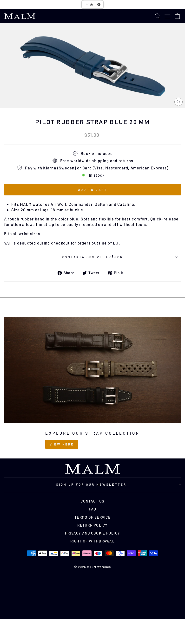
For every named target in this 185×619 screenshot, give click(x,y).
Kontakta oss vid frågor (92, 257)
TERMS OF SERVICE (92, 517)
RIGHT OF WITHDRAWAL (92, 541)
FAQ (92, 509)
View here (62, 444)
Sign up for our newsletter (91, 484)
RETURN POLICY (92, 525)
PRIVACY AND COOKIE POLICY (92, 533)
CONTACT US (92, 501)
